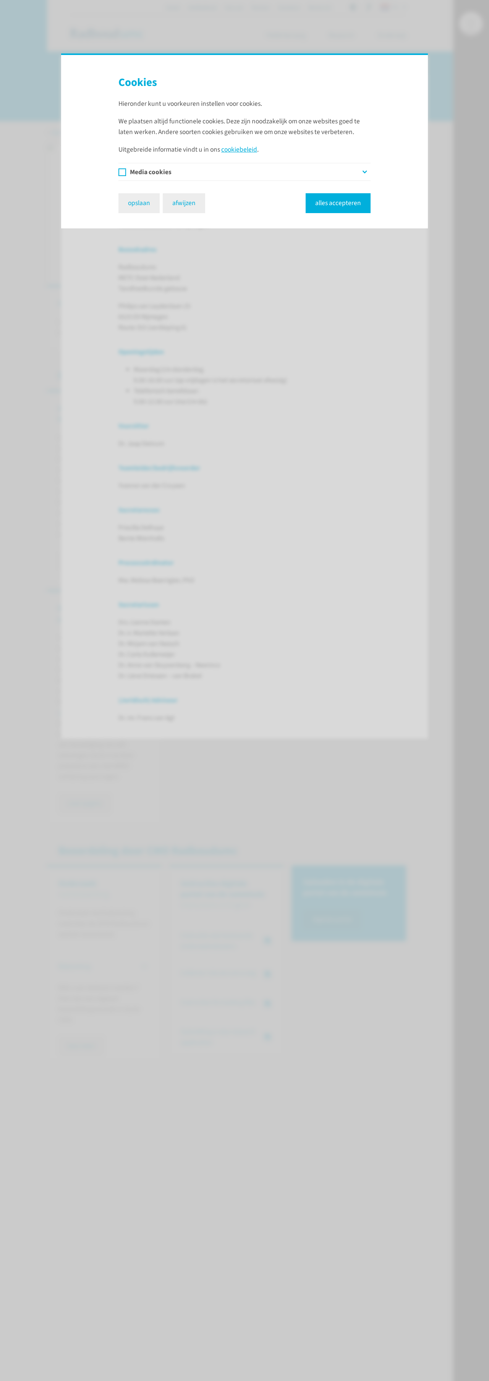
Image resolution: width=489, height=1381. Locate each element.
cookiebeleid (239, 149)
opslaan (139, 203)
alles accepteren (338, 203)
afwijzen (184, 203)
